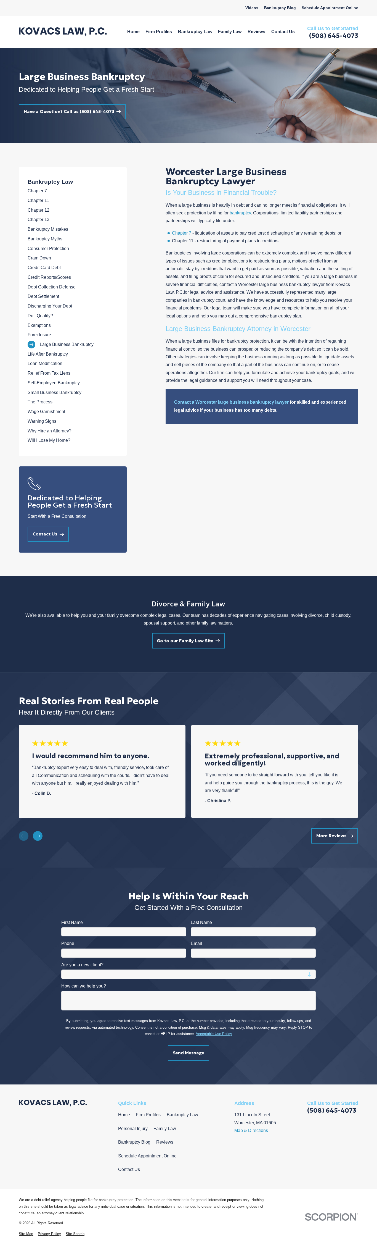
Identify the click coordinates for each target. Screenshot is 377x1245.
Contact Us (129, 1169)
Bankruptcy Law (182, 1114)
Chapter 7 (181, 233)
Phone (67, 943)
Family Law (164, 1128)
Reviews (164, 1142)
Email (196, 943)
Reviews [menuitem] (256, 31)
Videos (251, 8)
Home (124, 1114)
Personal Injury (133, 1128)
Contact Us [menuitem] (283, 31)
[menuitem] (73, 191)
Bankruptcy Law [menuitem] (195, 31)
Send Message (188, 1052)
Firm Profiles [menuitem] (158, 31)
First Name (72, 922)
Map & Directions (251, 1130)
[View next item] (38, 836)
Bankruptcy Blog (280, 8)
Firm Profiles (148, 1114)
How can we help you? (83, 985)
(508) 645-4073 (333, 35)
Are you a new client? (82, 964)
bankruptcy (240, 213)
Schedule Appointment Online (330, 8)
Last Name (201, 922)
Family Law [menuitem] (229, 31)
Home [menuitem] (133, 31)
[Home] (63, 31)
